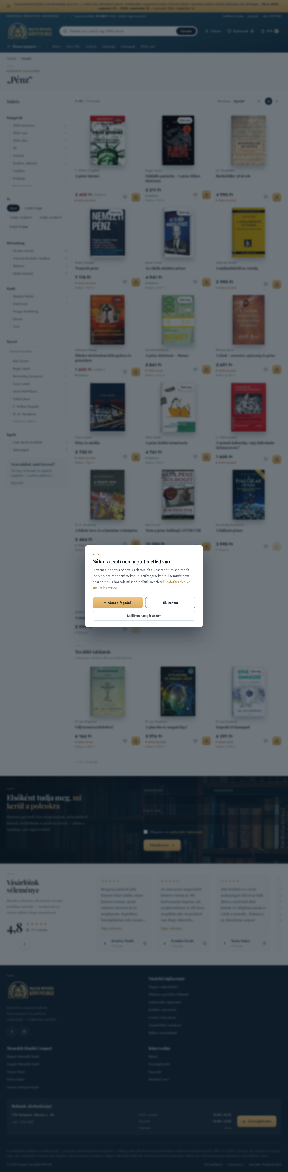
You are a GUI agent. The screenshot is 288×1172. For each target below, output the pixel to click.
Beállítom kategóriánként (144, 615)
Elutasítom (170, 602)
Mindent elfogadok (118, 602)
